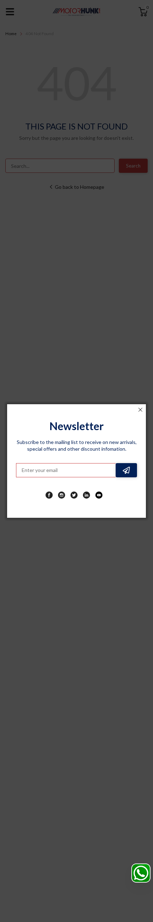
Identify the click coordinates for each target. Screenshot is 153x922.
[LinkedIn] (86, 495)
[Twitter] (74, 495)
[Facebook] (49, 495)
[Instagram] (61, 495)
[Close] (140, 410)
